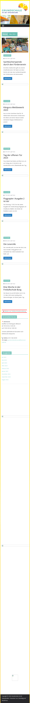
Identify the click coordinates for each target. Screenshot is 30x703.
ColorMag (21, 698)
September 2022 (6, 377)
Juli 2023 (4, 357)
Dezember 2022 (6, 374)
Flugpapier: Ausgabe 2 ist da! (13, 200)
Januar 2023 (5, 371)
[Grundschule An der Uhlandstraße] (15, 16)
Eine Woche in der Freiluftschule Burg (12, 288)
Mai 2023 (4, 360)
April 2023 (4, 363)
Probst (13, 58)
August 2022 (5, 379)
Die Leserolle (9, 244)
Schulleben (7, 101)
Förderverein (7, 55)
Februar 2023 (5, 368)
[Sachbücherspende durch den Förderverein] (15, 45)
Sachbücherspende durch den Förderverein (14, 63)
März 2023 (5, 365)
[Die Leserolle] (15, 227)
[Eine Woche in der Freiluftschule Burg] (15, 270)
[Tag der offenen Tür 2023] (15, 138)
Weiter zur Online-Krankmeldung (15, 311)
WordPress (5, 700)
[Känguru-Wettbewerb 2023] (15, 90)
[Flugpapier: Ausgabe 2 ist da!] (15, 181)
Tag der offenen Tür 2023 (12, 156)
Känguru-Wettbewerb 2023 (13, 108)
